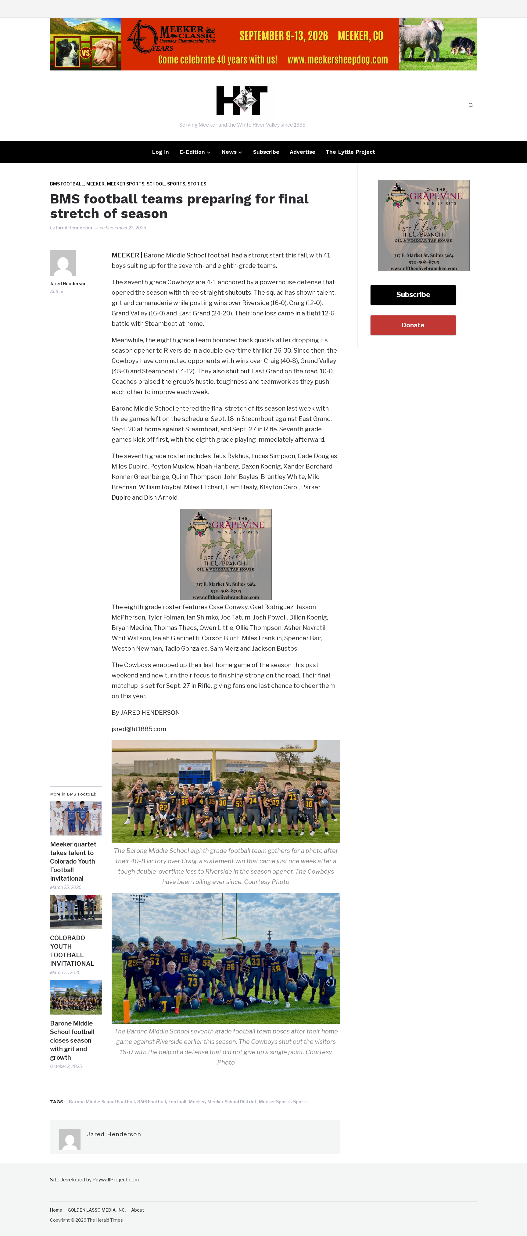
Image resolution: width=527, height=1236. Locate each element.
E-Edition (192, 152)
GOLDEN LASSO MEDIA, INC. (97, 1210)
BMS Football (67, 183)
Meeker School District (231, 1101)
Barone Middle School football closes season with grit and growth (72, 1040)
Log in (160, 152)
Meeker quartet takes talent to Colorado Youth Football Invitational (73, 861)
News (229, 152)
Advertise (302, 152)
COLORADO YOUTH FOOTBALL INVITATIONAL (73, 950)
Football (177, 1101)
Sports (176, 183)
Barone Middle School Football (102, 1101)
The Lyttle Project (350, 152)
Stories (197, 183)
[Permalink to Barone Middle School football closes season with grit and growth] (76, 997)
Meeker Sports (125, 183)
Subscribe (266, 152)
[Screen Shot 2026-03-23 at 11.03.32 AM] (226, 514)
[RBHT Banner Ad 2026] (263, 23)
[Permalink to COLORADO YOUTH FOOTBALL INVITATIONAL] (76, 912)
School (156, 183)
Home (56, 1210)
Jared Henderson (74, 227)
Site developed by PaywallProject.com (94, 1180)
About (137, 1210)
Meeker (95, 183)
